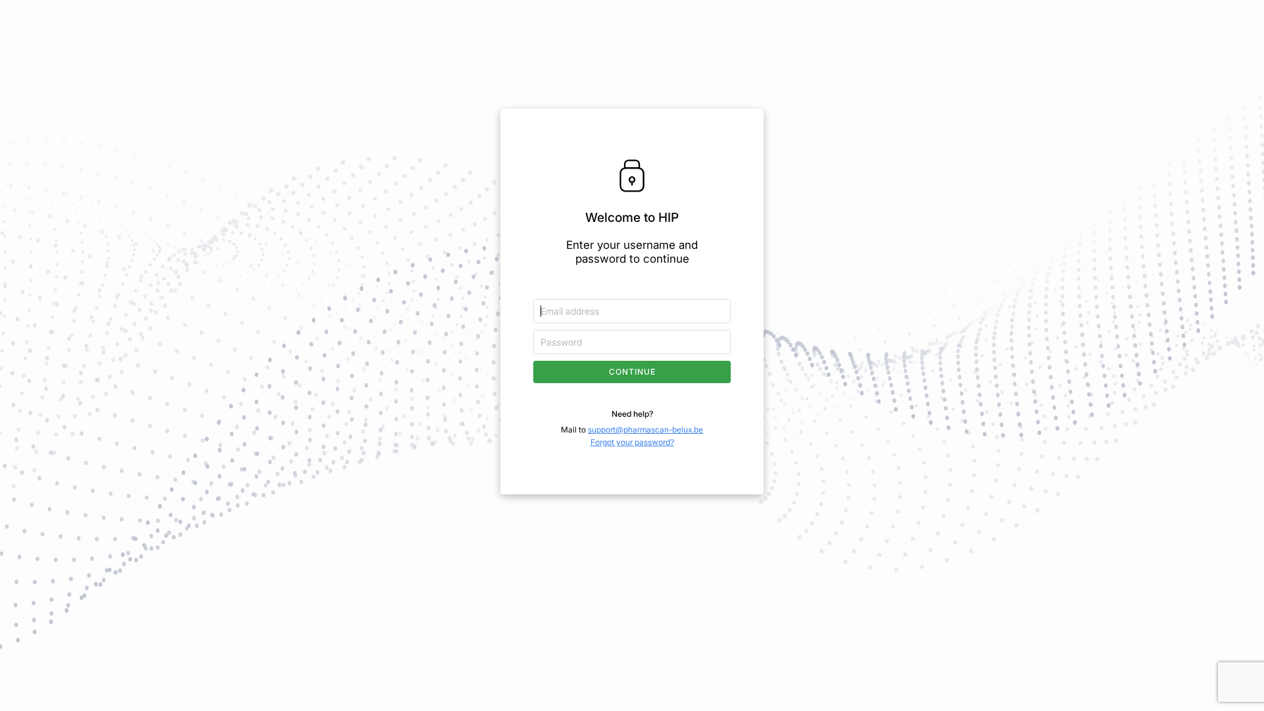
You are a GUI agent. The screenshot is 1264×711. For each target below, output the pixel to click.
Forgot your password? (632, 442)
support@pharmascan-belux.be (645, 429)
